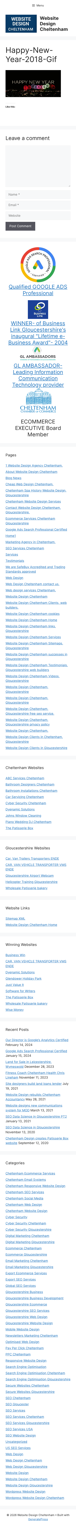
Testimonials (15, 561)
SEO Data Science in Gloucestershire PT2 (36, 1116)
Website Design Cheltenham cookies (33, 614)
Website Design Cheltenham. (27, 730)
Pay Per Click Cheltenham (25, 1348)
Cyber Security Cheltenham (26, 803)
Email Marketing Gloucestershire (29, 1267)
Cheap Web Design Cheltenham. (29, 484)
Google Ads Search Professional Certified (36, 529)
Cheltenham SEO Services (25, 1192)
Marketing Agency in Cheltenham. (31, 542)
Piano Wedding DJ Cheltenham (28, 822)
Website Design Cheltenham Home (31, 620)
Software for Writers (20, 991)
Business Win (15, 955)
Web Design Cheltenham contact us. (32, 584)
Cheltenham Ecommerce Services (30, 1173)
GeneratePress (38, 1519)
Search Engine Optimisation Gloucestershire (38, 1379)
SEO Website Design (21, 1435)
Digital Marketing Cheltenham (27, 1236)
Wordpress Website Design (25, 1491)
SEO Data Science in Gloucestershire (33, 1127)
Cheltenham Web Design (24, 1204)
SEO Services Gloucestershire (27, 1423)
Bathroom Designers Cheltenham (30, 784)
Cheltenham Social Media (24, 1198)
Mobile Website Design (22, 1329)
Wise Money (15, 1010)
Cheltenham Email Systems (26, 1180)
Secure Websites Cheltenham (27, 1385)
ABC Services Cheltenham (25, 778)
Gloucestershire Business (24, 1292)
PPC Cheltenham (18, 1354)
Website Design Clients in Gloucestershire (36, 748)
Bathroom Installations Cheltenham (31, 791)
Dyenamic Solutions (20, 809)
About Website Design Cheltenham (31, 472)
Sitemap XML (15, 918)
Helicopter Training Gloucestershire (32, 882)
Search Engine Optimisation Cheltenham (35, 1373)
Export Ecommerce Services (26, 1273)
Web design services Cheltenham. (31, 590)
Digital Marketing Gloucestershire (30, 1242)
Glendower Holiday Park (24, 978)
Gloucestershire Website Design (29, 1323)
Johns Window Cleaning (23, 815)
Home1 (11, 536)
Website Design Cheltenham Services (33, 637)
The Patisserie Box (19, 828)
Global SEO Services (21, 1286)
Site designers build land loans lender (34, 1084)
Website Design (17, 1473)
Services (12, 554)
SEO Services (15, 1410)
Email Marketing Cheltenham (27, 1261)
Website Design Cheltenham (54, 23)
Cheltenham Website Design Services (33, 501)
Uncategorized (16, 1442)
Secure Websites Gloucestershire (30, 1392)
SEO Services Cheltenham (25, 548)
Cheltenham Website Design (26, 1211)
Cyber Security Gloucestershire (28, 1229)
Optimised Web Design (22, 1342)
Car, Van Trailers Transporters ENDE (32, 858)
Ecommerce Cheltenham (24, 1248)
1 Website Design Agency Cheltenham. (34, 465)
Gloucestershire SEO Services (27, 1311)
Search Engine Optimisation (26, 1367)
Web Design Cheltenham (24, 1460)
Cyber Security (16, 1217)
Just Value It (15, 985)
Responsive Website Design (26, 1360)
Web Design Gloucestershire (26, 1466)
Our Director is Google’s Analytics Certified (37, 1040)
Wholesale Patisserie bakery (26, 888)
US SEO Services (18, 1448)
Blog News (13, 478)
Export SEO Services (21, 1279)
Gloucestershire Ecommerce (26, 1304)
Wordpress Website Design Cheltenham (35, 1498)
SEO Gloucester (17, 1404)
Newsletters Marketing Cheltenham (32, 1335)
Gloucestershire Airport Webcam (30, 875)
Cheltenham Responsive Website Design (35, 1186)
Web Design (14, 578)
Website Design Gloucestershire (29, 1485)
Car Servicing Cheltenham (25, 797)
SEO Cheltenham (18, 1398)
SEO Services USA (19, 1429)
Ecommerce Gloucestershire (26, 1254)
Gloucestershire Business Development (34, 1298)
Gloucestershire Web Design (26, 1317)
